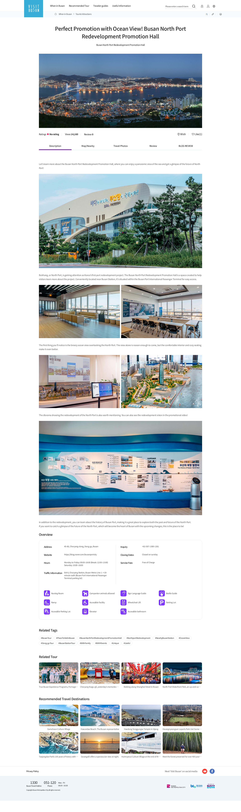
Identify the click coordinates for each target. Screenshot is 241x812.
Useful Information (121, 5)
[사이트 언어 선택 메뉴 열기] (214, 6)
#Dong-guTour (47, 643)
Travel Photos (120, 145)
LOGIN (202, 6)
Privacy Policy (32, 771)
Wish (183, 134)
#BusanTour (46, 638)
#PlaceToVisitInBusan (65, 638)
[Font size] (206, 14)
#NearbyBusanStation (164, 638)
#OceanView (184, 638)
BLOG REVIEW (186, 145)
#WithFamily (85, 643)
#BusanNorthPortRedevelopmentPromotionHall (100, 638)
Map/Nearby (87, 145)
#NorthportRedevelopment (138, 638)
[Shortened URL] (213, 14)
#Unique (115, 643)
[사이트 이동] (204, 771)
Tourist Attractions (84, 14)
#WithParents (101, 643)
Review (88, 134)
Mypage (208, 6)
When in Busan (57, 5)
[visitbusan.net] (33, 11)
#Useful (127, 643)
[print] (220, 14)
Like (198, 134)
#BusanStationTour (66, 643)
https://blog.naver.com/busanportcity (80, 554)
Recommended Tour (79, 5)
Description (55, 145)
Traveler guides (100, 5)
